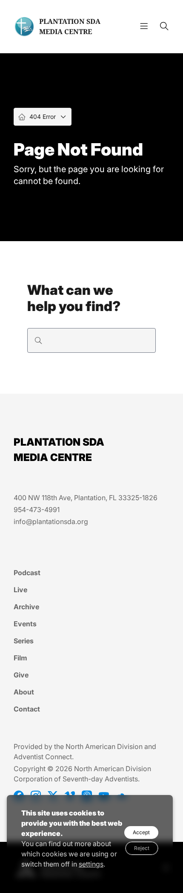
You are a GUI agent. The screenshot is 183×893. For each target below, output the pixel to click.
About (24, 692)
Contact (27, 709)
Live (20, 589)
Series (24, 641)
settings (91, 864)
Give (21, 675)
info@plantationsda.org (51, 521)
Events (25, 623)
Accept (141, 832)
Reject (141, 848)
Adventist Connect (43, 756)
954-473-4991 (37, 509)
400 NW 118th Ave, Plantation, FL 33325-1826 (85, 497)
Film (20, 658)
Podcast (27, 572)
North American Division (104, 746)
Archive (26, 606)
